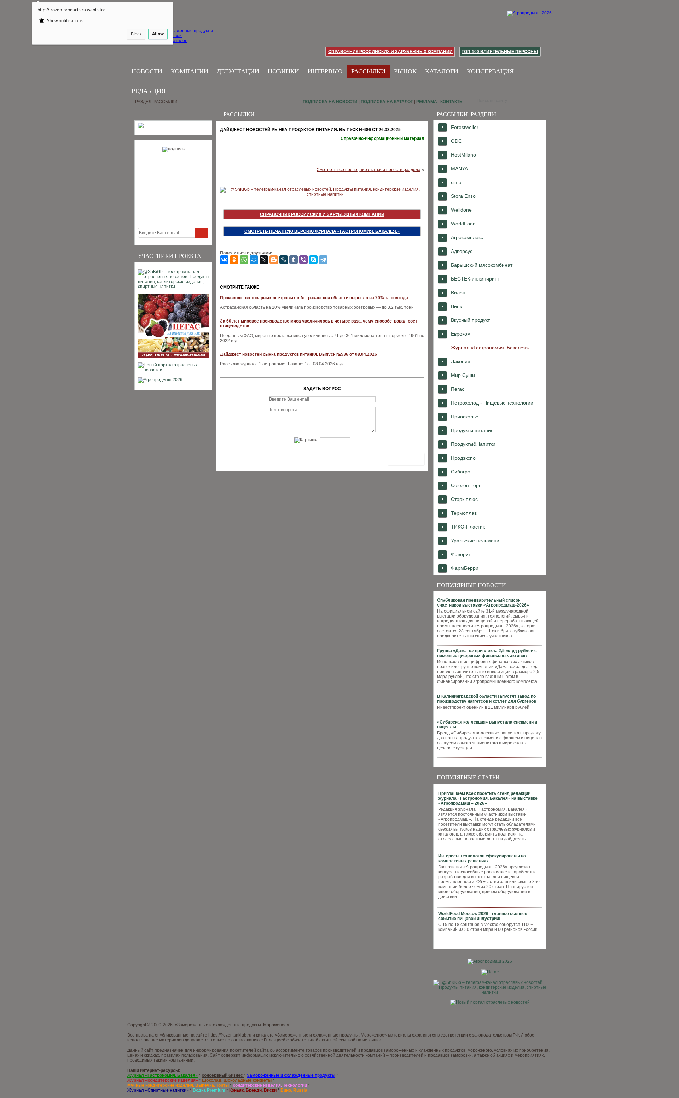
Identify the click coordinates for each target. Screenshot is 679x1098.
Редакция (149, 91)
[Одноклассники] (234, 259)
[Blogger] (273, 259)
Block (136, 34)
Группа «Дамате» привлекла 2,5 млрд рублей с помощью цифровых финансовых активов (487, 653)
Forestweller (464, 127)
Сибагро (460, 471)
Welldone (461, 210)
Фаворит (461, 554)
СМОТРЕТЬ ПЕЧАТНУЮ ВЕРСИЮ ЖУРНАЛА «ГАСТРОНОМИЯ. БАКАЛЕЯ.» (322, 231)
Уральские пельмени (475, 540)
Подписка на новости (330, 101)
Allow (158, 34)
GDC (456, 141)
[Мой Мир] (254, 259)
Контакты (452, 101)
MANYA (459, 168)
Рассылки (368, 71)
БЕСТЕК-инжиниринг (475, 279)
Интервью (325, 71)
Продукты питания (472, 430)
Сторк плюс (464, 499)
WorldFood (463, 223)
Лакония (460, 361)
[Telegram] (323, 259)
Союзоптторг (466, 485)
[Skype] (313, 259)
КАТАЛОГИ (441, 71)
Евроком (461, 334)
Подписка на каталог (387, 101)
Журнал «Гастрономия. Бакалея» (490, 347)
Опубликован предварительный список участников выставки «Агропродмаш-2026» (483, 603)
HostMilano (463, 155)
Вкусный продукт (470, 320)
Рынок (405, 71)
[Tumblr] (293, 259)
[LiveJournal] (283, 259)
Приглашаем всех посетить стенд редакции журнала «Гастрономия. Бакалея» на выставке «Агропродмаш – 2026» (488, 798)
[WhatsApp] (244, 259)
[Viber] (303, 259)
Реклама (426, 101)
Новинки (283, 71)
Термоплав (464, 513)
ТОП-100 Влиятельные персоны (500, 51)
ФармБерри (464, 568)
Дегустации (238, 71)
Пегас (457, 389)
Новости (147, 71)
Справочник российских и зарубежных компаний (390, 51)
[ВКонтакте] (224, 259)
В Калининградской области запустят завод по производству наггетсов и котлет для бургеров (486, 699)
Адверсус (461, 251)
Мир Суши (463, 375)
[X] (264, 259)
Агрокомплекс (467, 237)
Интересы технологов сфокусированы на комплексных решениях (482, 858)
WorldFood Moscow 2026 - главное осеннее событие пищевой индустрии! (482, 916)
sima (456, 182)
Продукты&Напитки (473, 444)
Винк (456, 306)
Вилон (458, 292)
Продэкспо (463, 458)
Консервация (490, 71)
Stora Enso (463, 196)
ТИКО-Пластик (468, 527)
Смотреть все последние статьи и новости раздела (368, 169)
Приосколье (464, 416)
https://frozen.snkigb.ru (229, 1035)
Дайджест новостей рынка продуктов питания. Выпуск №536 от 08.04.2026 (298, 354)
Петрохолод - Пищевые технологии (492, 403)
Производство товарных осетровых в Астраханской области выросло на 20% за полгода (314, 297)
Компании (189, 71)
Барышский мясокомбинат (481, 265)
